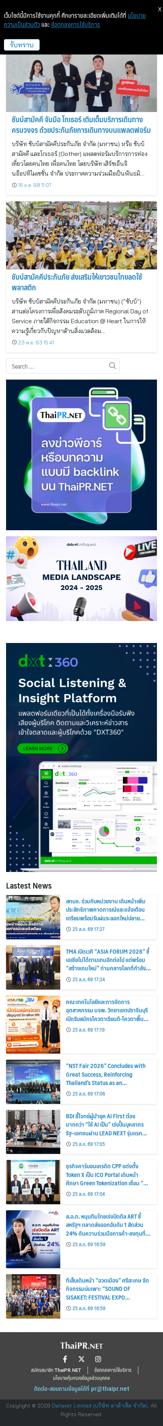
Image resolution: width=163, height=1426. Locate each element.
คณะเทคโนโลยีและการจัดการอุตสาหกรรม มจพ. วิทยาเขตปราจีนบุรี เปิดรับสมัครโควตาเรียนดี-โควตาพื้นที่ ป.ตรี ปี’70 (107, 1014)
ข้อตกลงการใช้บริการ (75, 24)
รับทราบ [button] (22, 45)
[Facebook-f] (64, 1359)
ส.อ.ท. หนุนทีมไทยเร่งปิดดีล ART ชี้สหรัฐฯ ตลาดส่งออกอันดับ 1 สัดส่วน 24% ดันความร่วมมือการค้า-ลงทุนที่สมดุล (106, 1229)
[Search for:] (62, 366)
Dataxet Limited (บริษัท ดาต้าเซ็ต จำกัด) (100, 1405)
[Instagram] (98, 1359)
